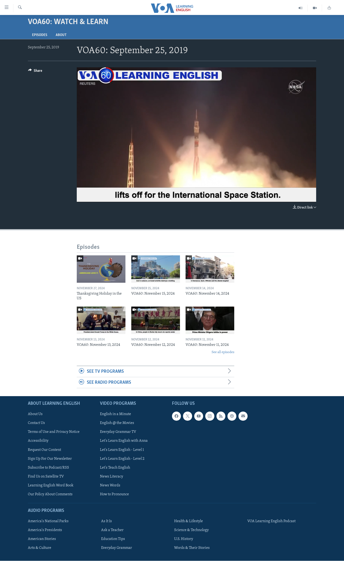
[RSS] (220, 416)
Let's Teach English (115, 468)
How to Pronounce (114, 494)
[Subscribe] (242, 416)
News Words (110, 485)
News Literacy (111, 476)
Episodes (39, 35)
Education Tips (113, 539)
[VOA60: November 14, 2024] (210, 269)
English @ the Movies (117, 423)
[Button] (35, 71)
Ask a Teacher (112, 530)
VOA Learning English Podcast (271, 521)
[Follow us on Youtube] (198, 416)
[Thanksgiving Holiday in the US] (101, 269)
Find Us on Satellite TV (46, 476)
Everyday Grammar (116, 548)
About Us (35, 414)
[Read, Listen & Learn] (329, 8)
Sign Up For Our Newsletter (50, 459)
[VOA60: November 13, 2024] (101, 320)
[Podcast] (231, 416)
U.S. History (183, 539)
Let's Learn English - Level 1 (122, 450)
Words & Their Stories (192, 548)
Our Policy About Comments (50, 494)
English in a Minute (115, 414)
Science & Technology (191, 530)
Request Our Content (44, 450)
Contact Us (36, 423)
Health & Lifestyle (188, 521)
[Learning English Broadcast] (300, 8)
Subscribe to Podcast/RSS (48, 468)
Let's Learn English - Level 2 (122, 459)
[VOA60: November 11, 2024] (210, 320)
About (61, 35)
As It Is (106, 521)
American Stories (42, 539)
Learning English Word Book (50, 485)
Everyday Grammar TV (118, 432)
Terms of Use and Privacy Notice (54, 432)
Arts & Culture (39, 548)
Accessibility (38, 441)
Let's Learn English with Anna (124, 441)
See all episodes (223, 352)
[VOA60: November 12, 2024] (155, 320)
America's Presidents (45, 530)
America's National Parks (48, 521)
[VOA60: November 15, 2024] (155, 269)
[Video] (315, 8)
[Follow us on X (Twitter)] (187, 416)
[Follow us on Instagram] (209, 416)
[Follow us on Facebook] (176, 416)
